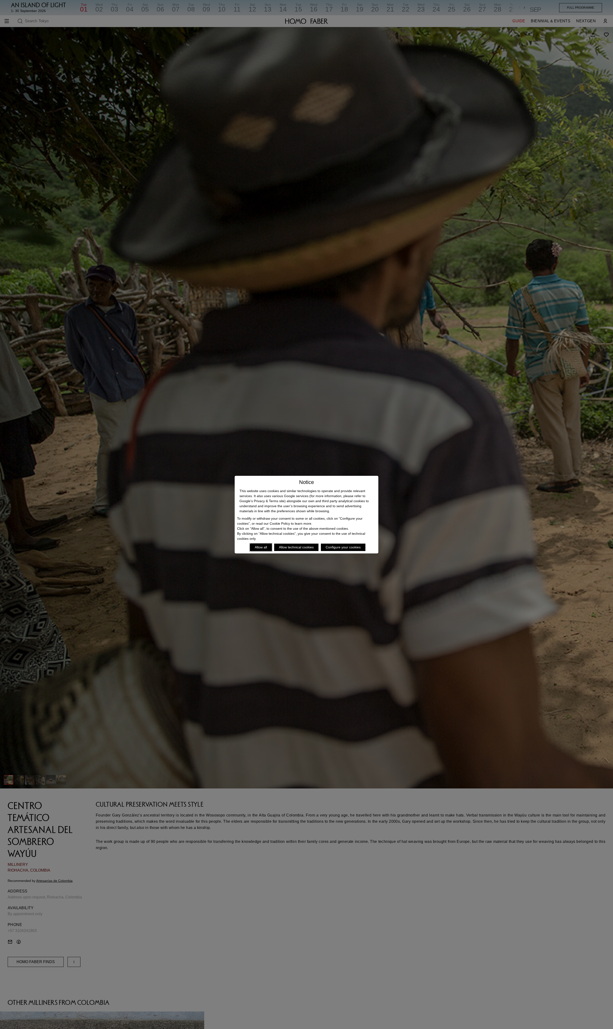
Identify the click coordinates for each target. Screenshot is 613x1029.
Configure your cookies (343, 547)
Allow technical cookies (296, 547)
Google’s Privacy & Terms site (261, 501)
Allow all (261, 547)
